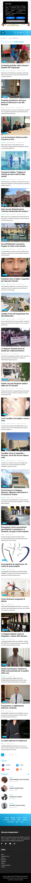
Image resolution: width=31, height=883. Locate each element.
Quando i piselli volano (16, 788)
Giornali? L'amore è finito (17, 805)
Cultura (11, 777)
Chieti (3, 107)
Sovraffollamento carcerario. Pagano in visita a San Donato (13, 245)
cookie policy (11, 14)
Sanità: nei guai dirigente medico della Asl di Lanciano (14, 384)
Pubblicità (3, 861)
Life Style (11, 786)
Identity (5, 774)
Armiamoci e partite (15, 797)
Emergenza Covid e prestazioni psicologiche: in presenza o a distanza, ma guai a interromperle (15, 529)
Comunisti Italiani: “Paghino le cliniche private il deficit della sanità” (13, 174)
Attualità (5, 309)
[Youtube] (20, 32)
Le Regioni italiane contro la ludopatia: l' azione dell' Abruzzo (14, 635)
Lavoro (4, 205)
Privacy (3, 863)
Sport (17, 821)
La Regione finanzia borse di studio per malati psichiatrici (12, 350)
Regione (3, 142)
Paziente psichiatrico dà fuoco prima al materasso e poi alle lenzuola (13, 102)
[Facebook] (15, 32)
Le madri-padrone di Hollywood (14, 741)
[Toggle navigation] (3, 32)
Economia (6, 819)
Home (4, 38)
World (3, 743)
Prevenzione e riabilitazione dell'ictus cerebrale (12, 707)
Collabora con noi (5, 856)
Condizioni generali (5, 865)
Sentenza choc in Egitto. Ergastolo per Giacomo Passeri (15, 280)
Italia (3, 534)
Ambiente (24, 819)
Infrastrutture (10, 821)
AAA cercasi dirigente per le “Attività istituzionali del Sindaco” (15, 210)
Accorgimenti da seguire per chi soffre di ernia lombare (14, 565)
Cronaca (5, 96)
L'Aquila (3, 70)
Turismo (7, 817)
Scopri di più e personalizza (15, 21)
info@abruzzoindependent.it (17, 840)
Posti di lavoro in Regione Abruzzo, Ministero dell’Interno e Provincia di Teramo (14, 492)
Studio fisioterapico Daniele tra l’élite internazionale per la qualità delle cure (15, 671)
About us (3, 858)
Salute (4, 61)
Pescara (3, 214)
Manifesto (3, 859)
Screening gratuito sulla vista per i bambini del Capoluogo (15, 66)
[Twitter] (17, 32)
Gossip (4, 736)
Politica (5, 133)
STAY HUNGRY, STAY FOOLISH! (19, 779)
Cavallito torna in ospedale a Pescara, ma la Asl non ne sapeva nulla (15, 455)
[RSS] (23, 32)
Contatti (3, 867)
